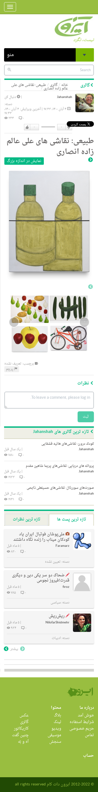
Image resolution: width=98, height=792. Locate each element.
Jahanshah (64, 97)
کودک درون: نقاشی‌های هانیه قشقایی (67, 444)
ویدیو (56, 728)
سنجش (55, 741)
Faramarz (62, 546)
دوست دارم (27, 127)
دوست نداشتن (69, 127)
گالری (24, 722)
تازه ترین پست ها (71, 519)
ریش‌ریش (57, 616)
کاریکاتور (21, 728)
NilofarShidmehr (57, 623)
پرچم (10, 369)
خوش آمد (86, 715)
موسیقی (54, 735)
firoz (66, 587)
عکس (24, 715)
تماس (89, 735)
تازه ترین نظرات (26, 519)
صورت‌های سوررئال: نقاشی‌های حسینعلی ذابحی (60, 488)
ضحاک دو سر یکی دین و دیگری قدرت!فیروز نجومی (40, 578)
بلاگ (57, 715)
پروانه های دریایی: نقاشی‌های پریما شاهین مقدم (60, 466)
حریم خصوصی (81, 728)
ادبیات (56, 638)
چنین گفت (20, 735)
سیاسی (56, 603)
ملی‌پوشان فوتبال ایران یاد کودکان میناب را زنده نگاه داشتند (41, 537)
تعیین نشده (53, 562)
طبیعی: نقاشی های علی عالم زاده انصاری (39, 87)
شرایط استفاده (82, 722)
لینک (57, 722)
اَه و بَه (23, 741)
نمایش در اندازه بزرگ (24, 161)
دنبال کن (10, 97)
